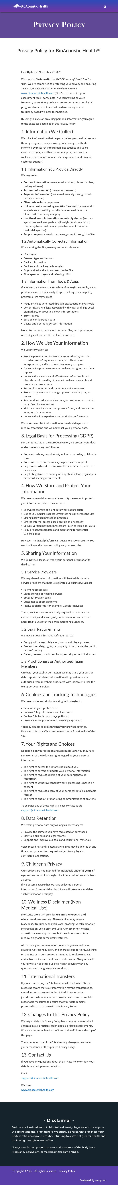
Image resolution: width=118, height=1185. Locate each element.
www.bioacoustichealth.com (37, 93)
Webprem (100, 1180)
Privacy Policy (67, 1171)
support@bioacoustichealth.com (40, 810)
